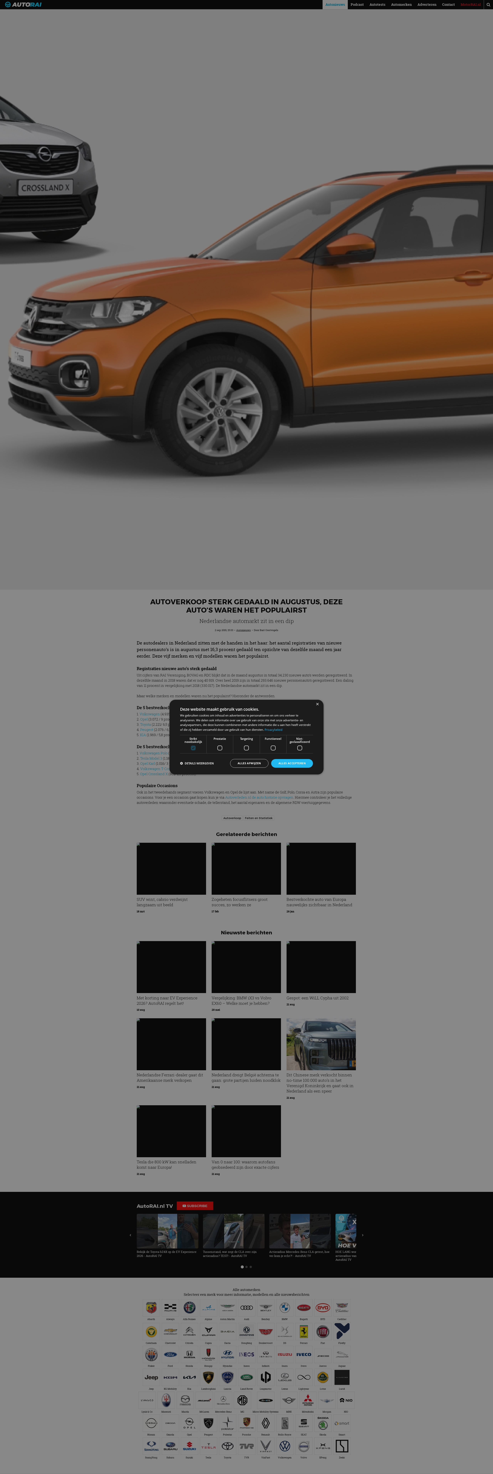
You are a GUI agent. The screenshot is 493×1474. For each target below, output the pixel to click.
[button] (197, 763)
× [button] (317, 704)
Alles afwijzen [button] (249, 763)
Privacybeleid (273, 730)
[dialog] (246, 737)
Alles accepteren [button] (292, 763)
